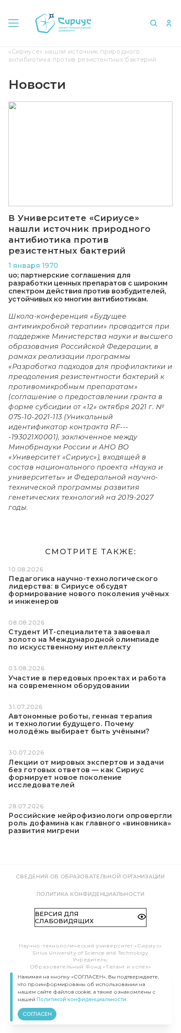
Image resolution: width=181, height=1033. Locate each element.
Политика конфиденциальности (91, 894)
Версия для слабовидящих (64, 917)
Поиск (153, 23)
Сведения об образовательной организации (90, 876)
